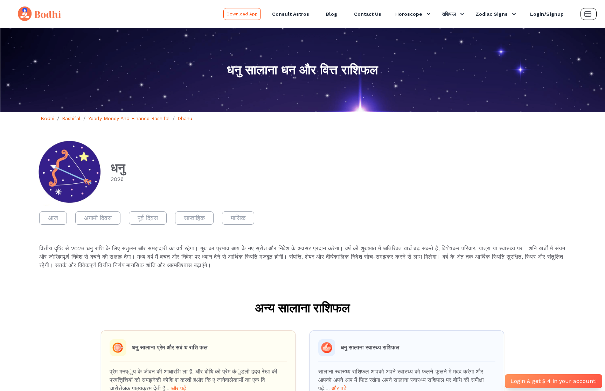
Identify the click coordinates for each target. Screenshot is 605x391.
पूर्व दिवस (148, 218)
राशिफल (449, 14)
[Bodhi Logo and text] (113, 14)
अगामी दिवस (98, 218)
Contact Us (367, 14)
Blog (331, 14)
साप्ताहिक (194, 218)
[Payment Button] (588, 14)
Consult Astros (290, 14)
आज (53, 218)
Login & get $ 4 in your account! (553, 381)
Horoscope (408, 14)
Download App (242, 14)
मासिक (238, 218)
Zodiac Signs (491, 14)
